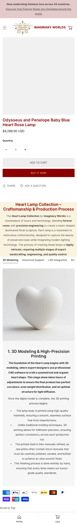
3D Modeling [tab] (10, 259)
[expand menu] (4, 27)
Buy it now (38, 172)
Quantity (8, 140)
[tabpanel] (39, 377)
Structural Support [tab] (33, 259)
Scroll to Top (7, 507)
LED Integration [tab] (57, 259)
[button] (70, 27)
